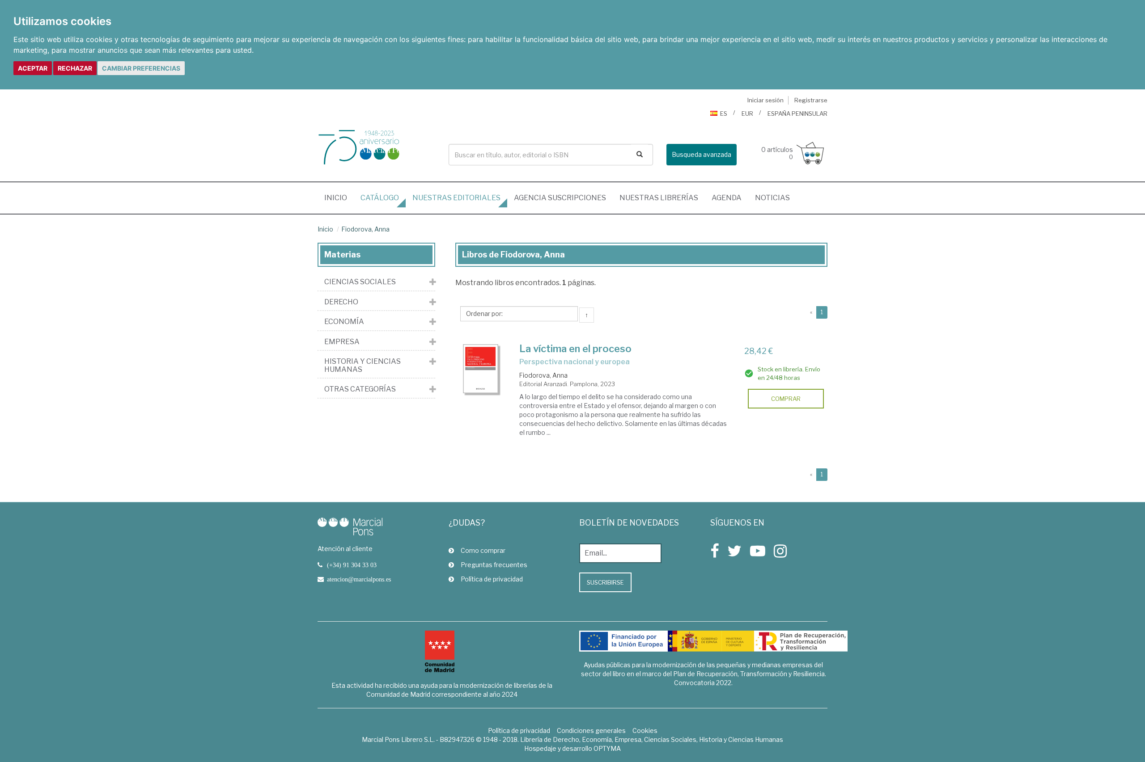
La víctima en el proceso (575, 348)
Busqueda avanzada (701, 154)
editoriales (456, 198)
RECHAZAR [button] (75, 68)
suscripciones (560, 198)
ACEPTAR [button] (32, 68)
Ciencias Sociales (360, 282)
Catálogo (379, 198)
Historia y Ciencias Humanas (362, 365)
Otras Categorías (360, 389)
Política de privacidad (492, 579)
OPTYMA (607, 748)
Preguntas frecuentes (494, 564)
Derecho (341, 302)
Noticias (772, 198)
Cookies (644, 730)
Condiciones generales (591, 730)
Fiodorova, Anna (365, 229)
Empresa (342, 342)
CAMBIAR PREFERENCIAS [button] (141, 68)
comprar (786, 398)
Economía (344, 322)
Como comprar (483, 550)
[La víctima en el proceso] (480, 369)
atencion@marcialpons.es (359, 579)
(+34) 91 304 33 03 (352, 565)
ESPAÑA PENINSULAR (797, 113)
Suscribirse (605, 582)
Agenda (727, 198)
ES (723, 113)
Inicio (339, 197)
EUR (747, 113)
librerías (658, 198)
